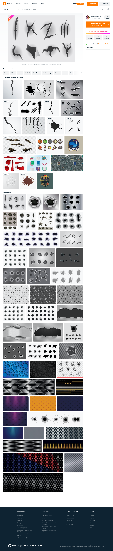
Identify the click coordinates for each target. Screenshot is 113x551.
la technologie (47, 73)
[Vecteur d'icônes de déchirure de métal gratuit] (14, 202)
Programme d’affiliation (48, 520)
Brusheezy (20, 515)
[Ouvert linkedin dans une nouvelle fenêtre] (30, 545)
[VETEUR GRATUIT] (69, 257)
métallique (36, 73)
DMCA (43, 518)
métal (12, 73)
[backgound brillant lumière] (15, 419)
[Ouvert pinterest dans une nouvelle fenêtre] (33, 545)
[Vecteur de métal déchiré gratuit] (72, 108)
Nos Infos (69, 520)
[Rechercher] (103, 9)
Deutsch (92, 523)
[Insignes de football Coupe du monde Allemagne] (45, 181)
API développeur (22, 528)
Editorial (34, 4)
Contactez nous (70, 518)
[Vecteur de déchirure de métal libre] (69, 89)
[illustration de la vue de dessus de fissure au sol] (74, 125)
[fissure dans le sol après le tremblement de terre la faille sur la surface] (12, 89)
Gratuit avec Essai (98, 24)
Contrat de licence (47, 515)
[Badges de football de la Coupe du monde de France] (73, 145)
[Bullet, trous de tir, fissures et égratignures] (27, 221)
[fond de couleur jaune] (43, 403)
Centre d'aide (70, 515)
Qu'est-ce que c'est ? (103, 43)
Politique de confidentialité (80, 546)
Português (93, 520)
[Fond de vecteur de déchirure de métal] (71, 351)
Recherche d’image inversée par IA (25, 530)
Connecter (105, 3)
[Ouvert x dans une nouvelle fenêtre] (38, 545)
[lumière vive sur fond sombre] (16, 403)
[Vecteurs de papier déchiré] (14, 163)
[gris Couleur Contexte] (34, 433)
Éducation (20, 525)
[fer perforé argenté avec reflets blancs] (64, 433)
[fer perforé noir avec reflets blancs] (33, 482)
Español (92, 518)
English (92, 515)
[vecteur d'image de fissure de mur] (51, 108)
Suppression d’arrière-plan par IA (24, 534)
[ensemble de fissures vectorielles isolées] (33, 125)
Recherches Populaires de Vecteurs (49, 523)
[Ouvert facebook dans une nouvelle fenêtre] (25, 545)
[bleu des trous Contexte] (70, 403)
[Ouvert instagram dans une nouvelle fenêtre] (27, 545)
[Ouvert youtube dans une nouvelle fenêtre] (41, 545)
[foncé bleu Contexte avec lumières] (13, 433)
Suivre (107, 18)
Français (92, 525)
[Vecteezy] (4, 3)
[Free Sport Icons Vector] (50, 145)
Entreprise (20, 523)
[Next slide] (80, 73)
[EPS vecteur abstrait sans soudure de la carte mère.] (67, 163)
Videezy (19, 520)
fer (71, 73)
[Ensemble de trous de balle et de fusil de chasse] (10, 221)
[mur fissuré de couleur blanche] (28, 181)
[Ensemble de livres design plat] (38, 163)
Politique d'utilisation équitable (96, 546)
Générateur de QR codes (24, 538)
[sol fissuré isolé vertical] (10, 108)
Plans (74, 3)
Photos (18, 4)
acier (65, 73)
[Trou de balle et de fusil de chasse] (43, 202)
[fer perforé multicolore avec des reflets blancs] (33, 462)
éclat (77, 73)
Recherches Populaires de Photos (49, 527)
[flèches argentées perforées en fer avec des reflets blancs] (29, 387)
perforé (27, 73)
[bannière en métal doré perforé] (63, 446)
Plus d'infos (90, 47)
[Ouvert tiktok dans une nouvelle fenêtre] (35, 545)
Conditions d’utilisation (66, 546)
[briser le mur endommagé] (55, 125)
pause (5, 73)
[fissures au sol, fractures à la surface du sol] (19, 145)
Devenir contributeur (70, 523)
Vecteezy (19, 518)
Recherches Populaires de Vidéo (49, 531)
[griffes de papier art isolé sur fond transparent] (11, 181)
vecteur (57, 73)
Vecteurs (9, 4)
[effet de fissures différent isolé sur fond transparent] (39, 89)
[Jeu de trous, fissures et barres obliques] (45, 221)
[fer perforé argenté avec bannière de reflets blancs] (22, 446)
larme (20, 73)
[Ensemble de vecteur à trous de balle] (71, 202)
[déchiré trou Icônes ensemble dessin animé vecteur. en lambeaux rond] (31, 239)
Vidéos (26, 4)
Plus (42, 4)
